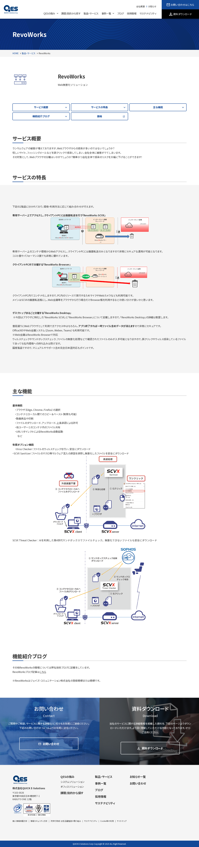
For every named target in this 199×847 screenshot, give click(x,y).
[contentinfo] (99, 806)
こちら (43, 672)
